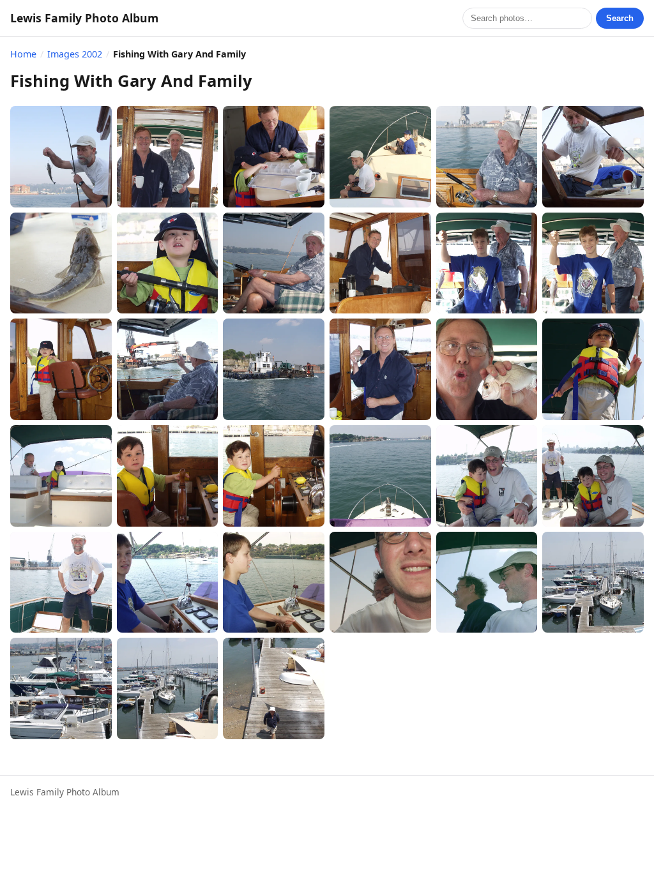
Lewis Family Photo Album (84, 18)
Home (23, 54)
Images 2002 (74, 54)
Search (620, 18)
